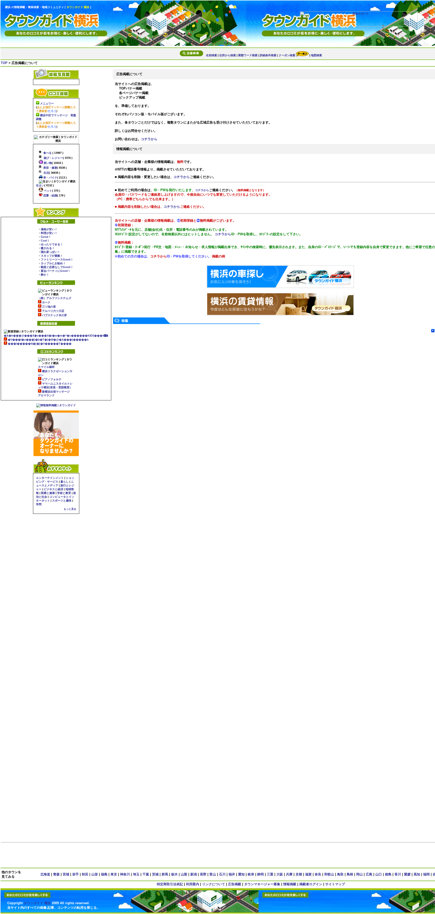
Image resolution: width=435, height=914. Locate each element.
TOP (4, 63)
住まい (40, 185)
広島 (369, 874)
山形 (94, 874)
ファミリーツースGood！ (57, 259)
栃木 (174, 874)
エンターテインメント (50, 477)
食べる (47, 152)
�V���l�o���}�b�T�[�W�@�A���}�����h (48, 339)
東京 (114, 874)
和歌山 (329, 874)
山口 (378, 874)
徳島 (388, 874)
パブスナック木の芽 (54, 315)
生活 (46, 172)
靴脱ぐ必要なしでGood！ (57, 267)
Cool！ (45, 240)
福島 (104, 874)
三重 (270, 874)
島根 (350, 874)
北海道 (45, 874)
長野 (203, 874)
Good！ (46, 236)
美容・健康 (50, 167)
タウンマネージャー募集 (262, 884)
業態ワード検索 (248, 55)
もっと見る (70, 509)
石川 (222, 874)
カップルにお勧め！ (53, 263)
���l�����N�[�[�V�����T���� (39, 343)
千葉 (145, 874)
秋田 (85, 874)
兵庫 (289, 874)
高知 (417, 874)
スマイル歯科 (46, 366)
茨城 (155, 874)
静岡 (260, 874)
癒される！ (48, 248)
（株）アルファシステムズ (54, 298)
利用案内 (192, 884)
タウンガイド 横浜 (37, 903)
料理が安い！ (49, 232)
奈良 (318, 874)
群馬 (165, 874)
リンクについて (213, 884)
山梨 (184, 874)
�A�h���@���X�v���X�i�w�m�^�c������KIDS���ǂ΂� (56, 335)
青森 (56, 874)
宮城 (66, 874)
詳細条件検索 (268, 55)
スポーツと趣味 (61, 500)
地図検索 (316, 55)
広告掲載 (234, 884)
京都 (299, 874)
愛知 (241, 874)
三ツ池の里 (49, 306)
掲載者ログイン (310, 884)
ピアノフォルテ (51, 379)
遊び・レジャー (53, 157)
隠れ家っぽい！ (50, 251)
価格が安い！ (49, 229)
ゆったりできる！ (52, 244)
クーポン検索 (287, 55)
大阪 (279, 874)
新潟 (193, 874)
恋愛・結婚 (50, 195)
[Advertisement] (250, 855)
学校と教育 (64, 492)
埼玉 (136, 874)
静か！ (45, 274)
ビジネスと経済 (53, 489)
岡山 (359, 874)
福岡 (426, 874)
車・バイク (50, 177)
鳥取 (340, 874)
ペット (47, 190)
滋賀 (308, 874)
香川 (397, 874)
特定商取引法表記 (170, 884)
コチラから (149, 139)
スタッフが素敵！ (52, 255)
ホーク (46, 302)
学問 (39, 504)
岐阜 (251, 874)
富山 (212, 874)
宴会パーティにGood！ (55, 270)
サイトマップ (335, 884)
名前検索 (211, 55)
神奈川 (125, 874)
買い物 (47, 162)
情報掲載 (289, 884)
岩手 (75, 874)
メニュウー (47, 103)
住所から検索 (227, 55)
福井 (232, 874)
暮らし (64, 481)
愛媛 (407, 874)
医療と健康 (48, 492)
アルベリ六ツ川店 (53, 310)
